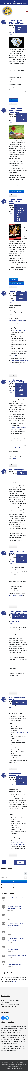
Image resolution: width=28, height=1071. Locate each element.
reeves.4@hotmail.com (18, 844)
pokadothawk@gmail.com (17, 320)
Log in (14, 881)
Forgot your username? (7, 884)
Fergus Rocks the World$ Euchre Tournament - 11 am (17, 22)
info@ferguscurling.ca (21, 3)
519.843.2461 (9, 3)
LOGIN (14, 981)
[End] (20, 862)
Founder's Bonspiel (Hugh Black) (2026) (16, 381)
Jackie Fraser (19, 448)
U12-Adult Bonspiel (16, 470)
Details (13, 104)
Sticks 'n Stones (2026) (18, 291)
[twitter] (14, 1)
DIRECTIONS (5, 1009)
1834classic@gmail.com (16, 595)
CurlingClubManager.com (14, 1068)
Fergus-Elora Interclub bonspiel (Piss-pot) (18, 612)
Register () (16, 191)
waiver (14, 355)
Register (13, 100)
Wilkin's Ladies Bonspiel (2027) (15, 774)
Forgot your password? (7, 887)
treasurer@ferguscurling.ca (19, 360)
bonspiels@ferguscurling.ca (17, 677)
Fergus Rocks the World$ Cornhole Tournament (15, 110)
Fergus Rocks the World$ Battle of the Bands (17, 201)
